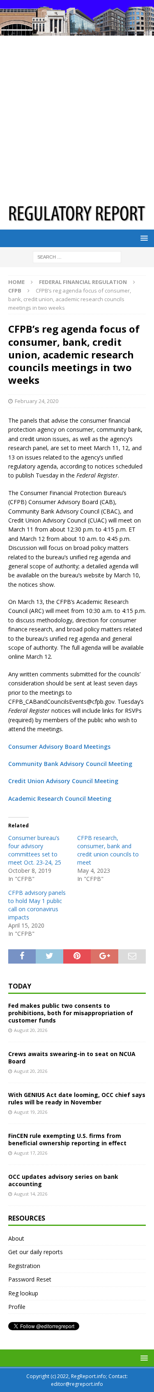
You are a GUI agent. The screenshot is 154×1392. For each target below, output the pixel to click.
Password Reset (29, 1279)
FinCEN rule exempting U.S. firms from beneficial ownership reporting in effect (67, 1139)
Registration (24, 1266)
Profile (16, 1307)
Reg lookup (23, 1293)
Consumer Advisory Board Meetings (59, 746)
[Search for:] (77, 256)
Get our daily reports (35, 1252)
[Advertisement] (77, 116)
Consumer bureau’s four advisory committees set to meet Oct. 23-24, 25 (34, 850)
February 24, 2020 (36, 401)
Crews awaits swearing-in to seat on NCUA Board (72, 1057)
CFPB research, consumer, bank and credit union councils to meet (108, 850)
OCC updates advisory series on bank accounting (63, 1180)
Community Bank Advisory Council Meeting (70, 764)
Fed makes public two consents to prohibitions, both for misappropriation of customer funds (70, 1013)
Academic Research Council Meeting (59, 798)
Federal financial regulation (83, 282)
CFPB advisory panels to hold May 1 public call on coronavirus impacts (37, 905)
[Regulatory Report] (77, 30)
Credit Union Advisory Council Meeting (63, 781)
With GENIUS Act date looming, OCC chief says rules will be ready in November (76, 1098)
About (16, 1238)
